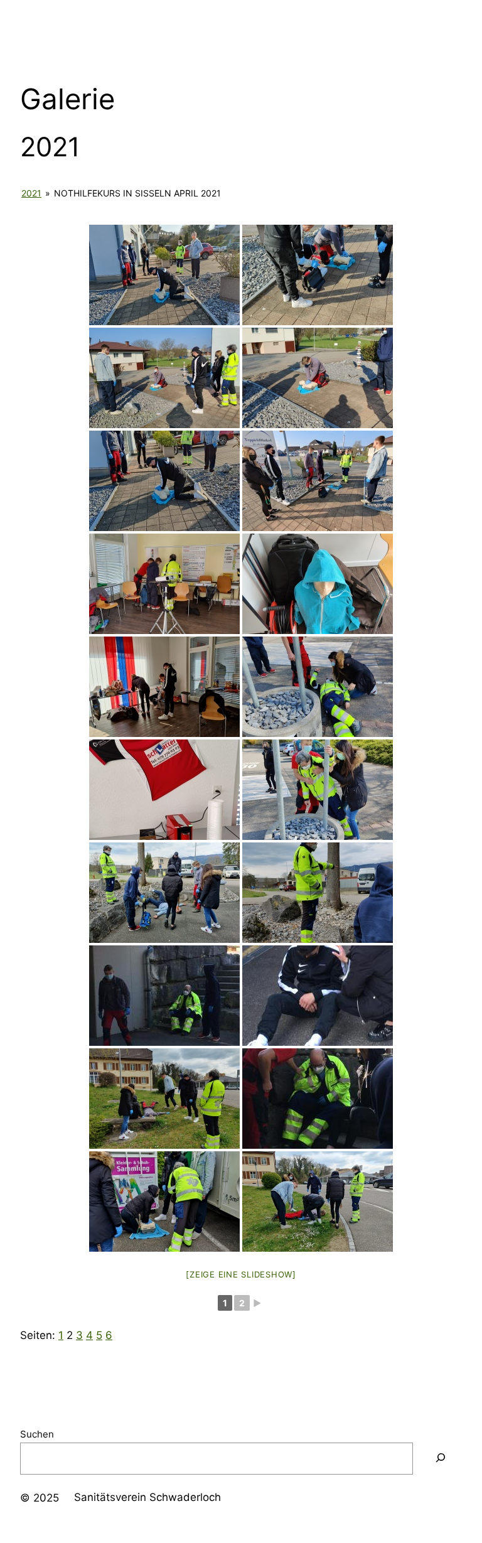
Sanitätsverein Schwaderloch (147, 1497)
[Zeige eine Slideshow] (241, 1274)
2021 (31, 193)
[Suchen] (440, 1459)
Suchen (37, 1434)
